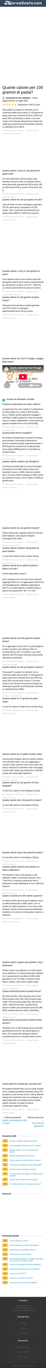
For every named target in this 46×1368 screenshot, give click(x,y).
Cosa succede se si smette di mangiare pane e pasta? (26, 1175)
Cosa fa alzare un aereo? (19, 1241)
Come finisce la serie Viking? (20, 1254)
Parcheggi (23, 1323)
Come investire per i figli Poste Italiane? (24, 1245)
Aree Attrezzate (23, 1333)
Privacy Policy (23, 1357)
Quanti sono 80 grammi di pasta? (22, 1156)
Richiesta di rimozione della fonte (14, 130)
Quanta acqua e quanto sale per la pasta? (25, 1160)
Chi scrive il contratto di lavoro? (21, 1278)
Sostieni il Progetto (23, 1352)
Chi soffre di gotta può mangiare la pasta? (25, 1184)
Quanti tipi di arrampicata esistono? (23, 1250)
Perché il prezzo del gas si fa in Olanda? (25, 1269)
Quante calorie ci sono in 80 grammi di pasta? (24, 1151)
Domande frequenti (23, 1347)
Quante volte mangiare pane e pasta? (24, 1179)
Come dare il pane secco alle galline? (24, 1282)
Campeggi (23, 1328)
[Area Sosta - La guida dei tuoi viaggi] (23, 5)
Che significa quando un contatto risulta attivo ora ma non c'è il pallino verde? (27, 1260)
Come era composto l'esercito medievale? (25, 1264)
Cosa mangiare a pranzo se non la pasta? (25, 1145)
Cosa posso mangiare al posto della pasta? (26, 1165)
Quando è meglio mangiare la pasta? (23, 1141)
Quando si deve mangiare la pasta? (23, 1169)
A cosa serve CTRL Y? (18, 1273)
